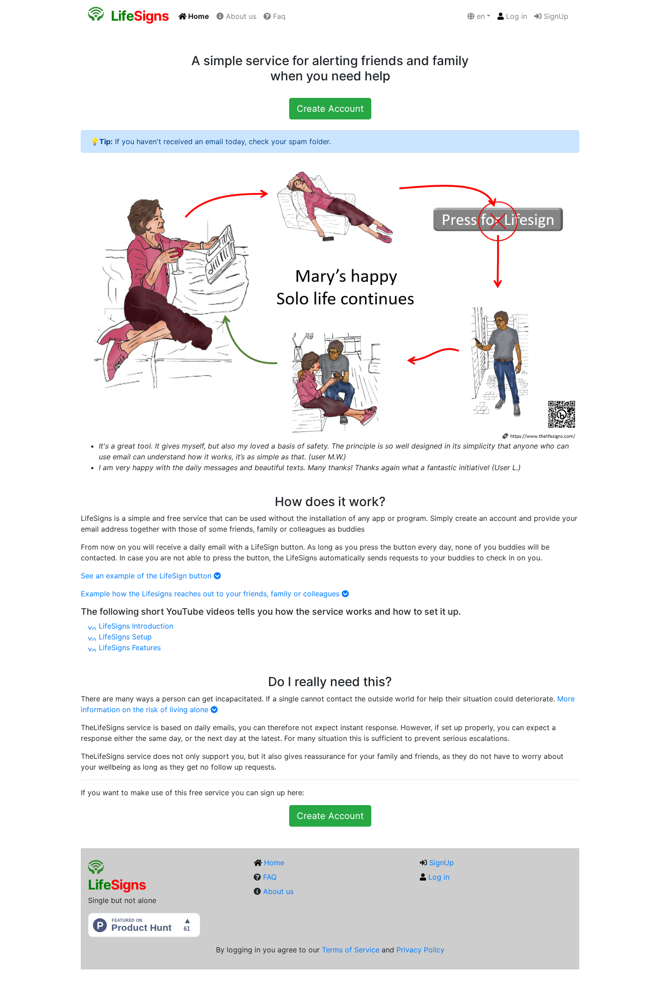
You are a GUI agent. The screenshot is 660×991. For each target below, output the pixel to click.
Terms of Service (350, 949)
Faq (278, 16)
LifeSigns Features (129, 647)
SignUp (554, 16)
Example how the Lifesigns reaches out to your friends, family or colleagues (211, 593)
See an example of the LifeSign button (147, 575)
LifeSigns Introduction (135, 625)
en (480, 16)
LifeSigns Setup (124, 636)
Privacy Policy (420, 949)
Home (197, 16)
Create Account (330, 108)
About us (240, 16)
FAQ (270, 876)
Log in (515, 16)
